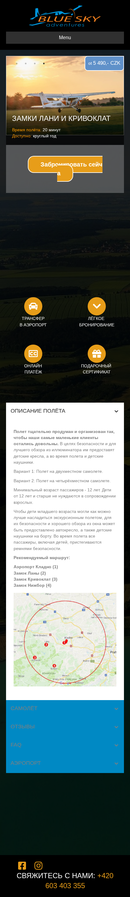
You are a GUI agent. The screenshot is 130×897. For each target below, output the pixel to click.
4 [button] (44, 63)
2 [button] (26, 63)
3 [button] (35, 63)
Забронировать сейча (71, 169)
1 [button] (17, 63)
